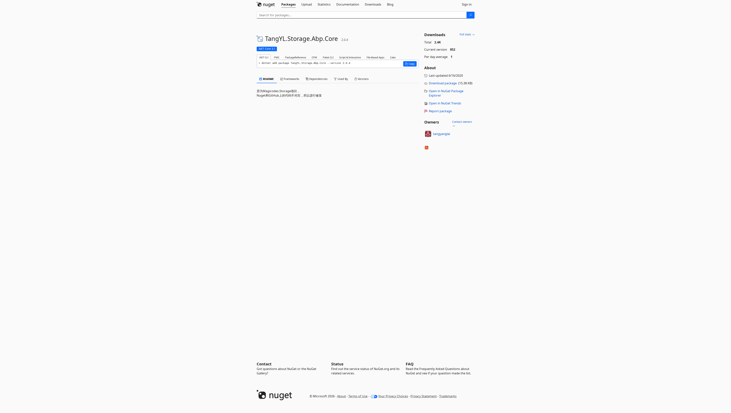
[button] (410, 64)
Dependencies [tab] (318, 79)
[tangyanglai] (428, 133)
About (341, 396)
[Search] (471, 15)
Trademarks (448, 396)
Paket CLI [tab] (328, 57)
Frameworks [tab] (291, 79)
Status (337, 364)
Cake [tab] (393, 57)
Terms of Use (358, 396)
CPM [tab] (314, 57)
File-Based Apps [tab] (375, 57)
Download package (443, 83)
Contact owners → (462, 123)
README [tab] (268, 79)
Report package (440, 111)
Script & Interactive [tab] (350, 57)
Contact (264, 364)
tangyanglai (441, 134)
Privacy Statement (424, 396)
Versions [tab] (363, 79)
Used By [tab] (342, 79)
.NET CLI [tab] (263, 57)
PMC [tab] (276, 57)
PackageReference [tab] (295, 57)
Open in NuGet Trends (445, 103)
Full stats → (467, 34)
